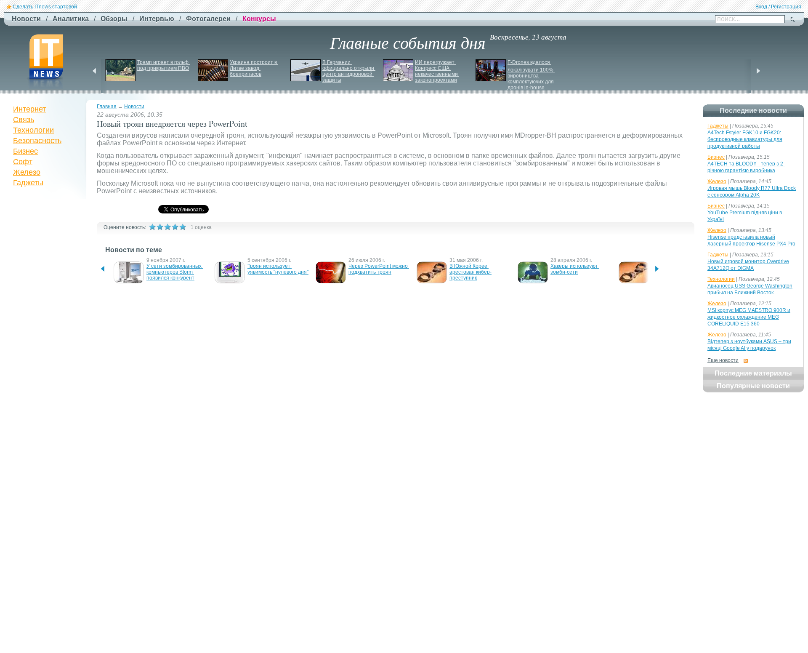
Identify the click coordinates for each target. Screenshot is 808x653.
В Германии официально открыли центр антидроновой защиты (348, 71)
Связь (23, 119)
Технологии (33, 130)
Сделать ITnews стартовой (45, 7)
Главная (107, 106)
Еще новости (723, 360)
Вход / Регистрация (778, 7)
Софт (22, 161)
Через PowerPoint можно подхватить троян (378, 269)
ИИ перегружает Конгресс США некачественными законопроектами (437, 71)
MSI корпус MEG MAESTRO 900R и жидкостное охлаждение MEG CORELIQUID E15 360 (748, 317)
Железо (26, 172)
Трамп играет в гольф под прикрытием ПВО (163, 65)
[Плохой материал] (160, 227)
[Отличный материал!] (182, 227)
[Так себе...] (167, 227)
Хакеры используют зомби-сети (574, 269)
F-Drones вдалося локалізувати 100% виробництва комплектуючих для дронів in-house (531, 75)
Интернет (29, 109)
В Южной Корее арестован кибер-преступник (470, 272)
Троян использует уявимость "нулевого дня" (277, 269)
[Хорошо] (175, 227)
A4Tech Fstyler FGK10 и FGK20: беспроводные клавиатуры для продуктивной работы (744, 139)
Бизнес (25, 151)
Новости (134, 106)
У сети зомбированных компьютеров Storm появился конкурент (174, 272)
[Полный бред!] (152, 227)
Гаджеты (28, 183)
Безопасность (37, 140)
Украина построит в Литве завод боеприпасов (254, 68)
